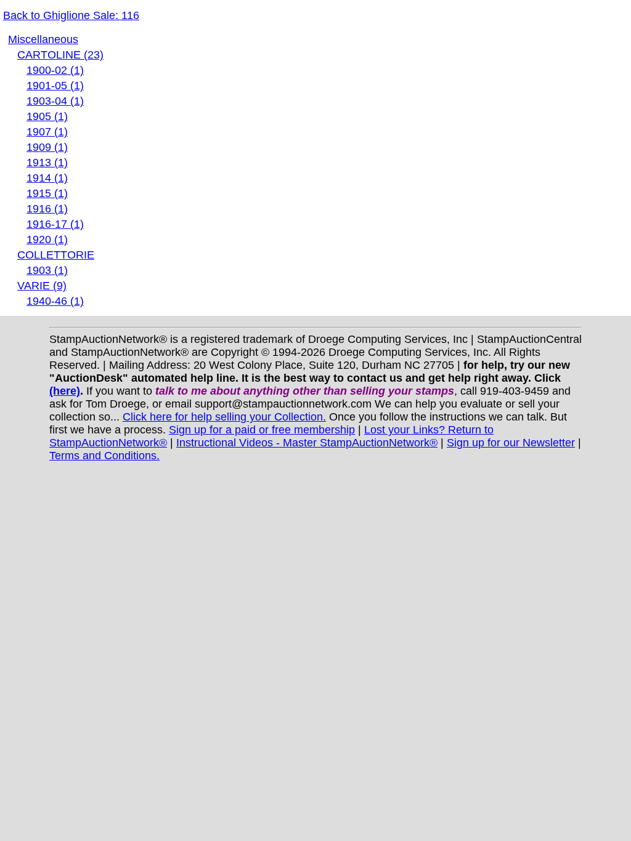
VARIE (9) (42, 286)
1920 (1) (47, 239)
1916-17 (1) (55, 224)
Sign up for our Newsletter (511, 443)
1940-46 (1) (55, 301)
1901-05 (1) (55, 85)
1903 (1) (47, 270)
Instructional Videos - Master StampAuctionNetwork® (307, 443)
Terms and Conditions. (104, 455)
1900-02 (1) (55, 70)
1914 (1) (47, 178)
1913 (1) (47, 162)
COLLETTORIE (55, 255)
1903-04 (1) (55, 101)
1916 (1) (47, 209)
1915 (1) (47, 193)
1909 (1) (47, 147)
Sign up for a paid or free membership (262, 430)
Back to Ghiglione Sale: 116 (71, 15)
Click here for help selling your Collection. (224, 417)
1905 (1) (47, 116)
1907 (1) (47, 132)
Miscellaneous (43, 39)
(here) (64, 391)
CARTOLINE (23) (60, 55)
